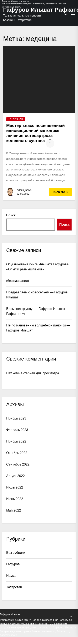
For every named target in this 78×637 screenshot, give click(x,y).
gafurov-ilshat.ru (9, 635)
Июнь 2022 (14, 499)
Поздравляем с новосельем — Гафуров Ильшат (37, 294)
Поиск (11, 215)
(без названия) (17, 281)
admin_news (24, 190)
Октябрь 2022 (16, 453)
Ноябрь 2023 (16, 418)
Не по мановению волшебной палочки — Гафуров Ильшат (38, 328)
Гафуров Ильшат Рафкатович (24, 9)
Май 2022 (13, 510)
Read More (60, 192)
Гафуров (13, 564)
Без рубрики (15, 552)
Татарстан (14, 587)
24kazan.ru (63, 631)
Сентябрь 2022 (18, 464)
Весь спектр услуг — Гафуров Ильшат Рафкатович (35, 311)
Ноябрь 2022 (16, 441)
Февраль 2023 (17, 430)
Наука (11, 575)
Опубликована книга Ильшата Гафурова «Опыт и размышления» (37, 266)
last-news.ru (48, 631)
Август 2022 (15, 476)
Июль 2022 (14, 487)
